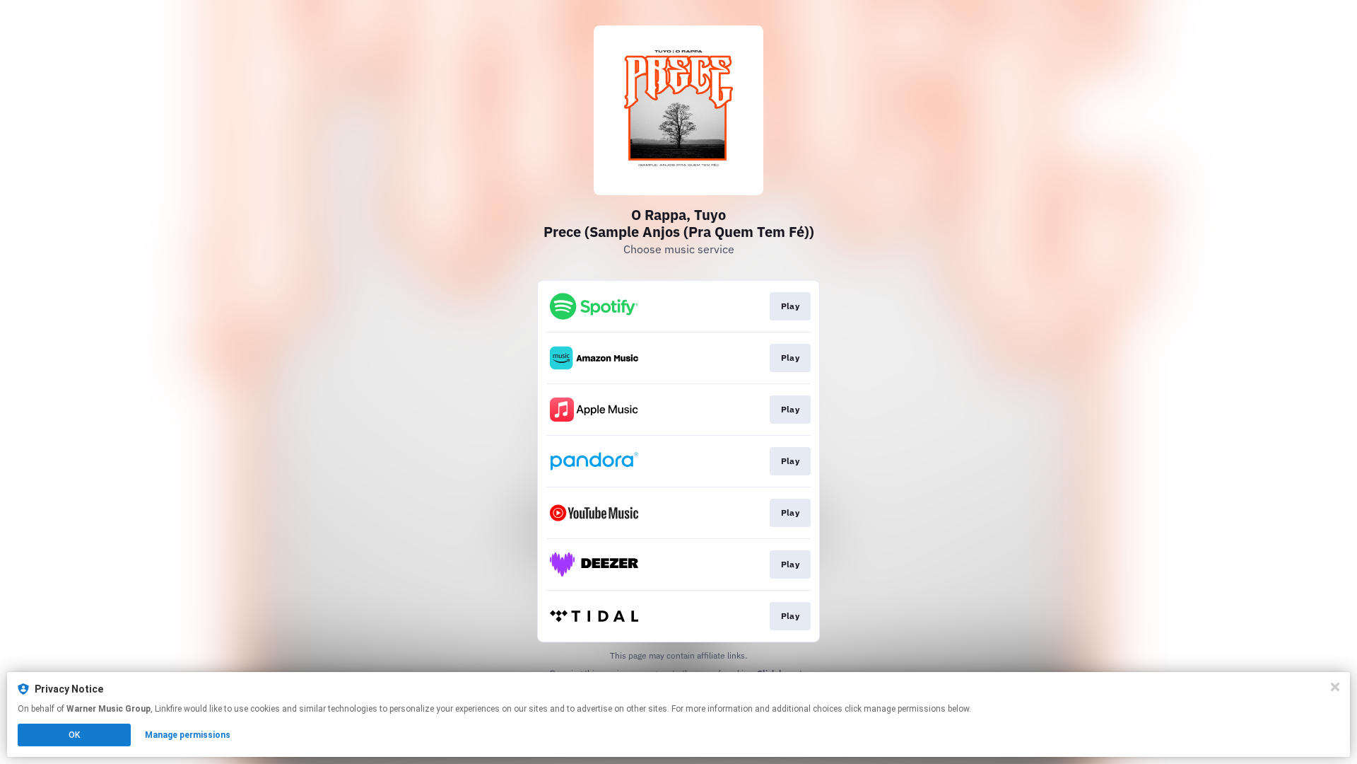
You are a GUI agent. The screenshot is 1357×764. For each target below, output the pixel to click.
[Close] (1335, 687)
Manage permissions (187, 735)
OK (74, 735)
